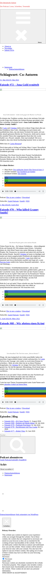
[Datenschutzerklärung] (21, 494)
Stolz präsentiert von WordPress (27, 514)
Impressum (8, 67)
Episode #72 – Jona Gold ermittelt (19, 84)
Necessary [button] (5, 557)
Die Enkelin (22, 174)
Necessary (8, 559)
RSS (27, 201)
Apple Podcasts (13, 201)
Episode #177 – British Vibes (14, 431)
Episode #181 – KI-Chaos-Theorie (16, 421)
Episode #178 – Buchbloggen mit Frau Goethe (20, 427)
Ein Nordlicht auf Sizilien (26, 172)
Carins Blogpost (15, 144)
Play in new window (13, 197)
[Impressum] (21, 511)
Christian (13, 128)
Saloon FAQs (9, 50)
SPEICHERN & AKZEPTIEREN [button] (14, 573)
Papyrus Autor (5, 262)
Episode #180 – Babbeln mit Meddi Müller (19, 423)
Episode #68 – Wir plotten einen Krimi (22, 323)
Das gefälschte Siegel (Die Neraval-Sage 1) (28, 170)
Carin (5, 128)
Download (26, 197)
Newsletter (8, 48)
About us (7, 46)
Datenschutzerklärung (16, 69)
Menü (40, 42)
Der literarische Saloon (8, 3)
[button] (6, 178)
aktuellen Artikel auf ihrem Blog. (15, 384)
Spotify (22, 201)
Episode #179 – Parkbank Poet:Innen (17, 425)
